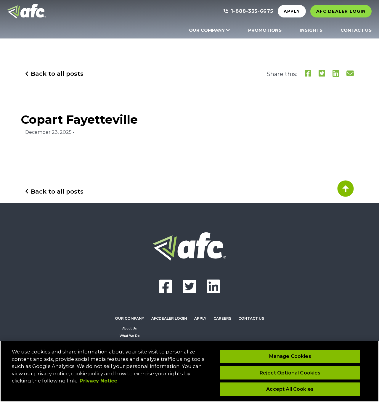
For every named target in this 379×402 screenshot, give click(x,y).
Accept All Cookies (290, 389)
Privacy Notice (98, 381)
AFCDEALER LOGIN (169, 318)
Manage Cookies (290, 356)
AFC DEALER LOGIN (341, 11)
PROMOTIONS (265, 30)
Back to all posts (56, 73)
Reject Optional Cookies (290, 373)
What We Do (130, 336)
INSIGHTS (311, 30)
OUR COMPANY (207, 30)
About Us (129, 328)
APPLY (292, 11)
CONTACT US (356, 30)
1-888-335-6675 (252, 11)
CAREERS (222, 318)
